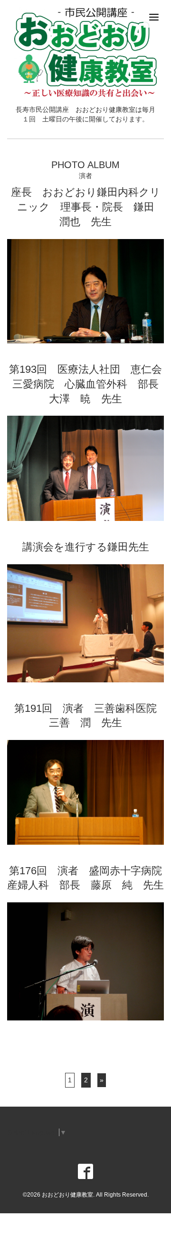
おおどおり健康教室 (67, 1194)
